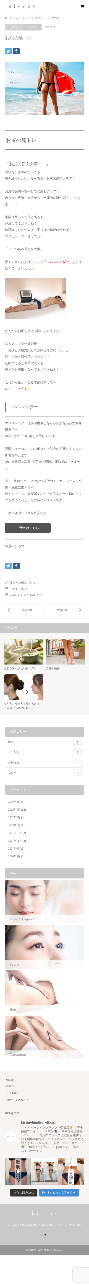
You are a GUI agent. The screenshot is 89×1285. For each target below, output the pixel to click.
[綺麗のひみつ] (22, 6)
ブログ (32, 27)
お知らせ (43, 762)
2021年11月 (15, 840)
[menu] (82, 7)
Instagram (44, 1234)
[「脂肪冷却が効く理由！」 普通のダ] (71, 1171)
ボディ (14, 27)
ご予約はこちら (28, 528)
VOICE (10, 1086)
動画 (43, 741)
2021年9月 (14, 848)
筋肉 (33, 594)
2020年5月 (14, 856)
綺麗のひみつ (27, 582)
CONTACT (12, 1093)
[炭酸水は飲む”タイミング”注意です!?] (64, 609)
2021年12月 (15, 833)
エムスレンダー (19, 594)
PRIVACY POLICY (17, 1100)
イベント (43, 752)
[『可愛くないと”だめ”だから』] (24, 609)
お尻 (39, 594)
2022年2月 (14, 817)
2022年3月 (14, 809)
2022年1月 (14, 825)
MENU (10, 1079)
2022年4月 (14, 801)
